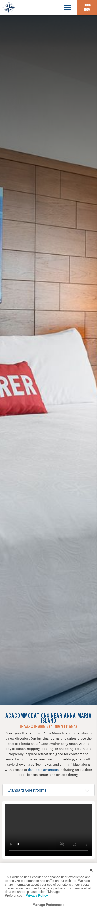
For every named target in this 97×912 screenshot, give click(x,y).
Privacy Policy (37, 895)
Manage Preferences (48, 905)
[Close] (91, 870)
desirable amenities (43, 770)
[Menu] (67, 7)
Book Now (87, 7)
